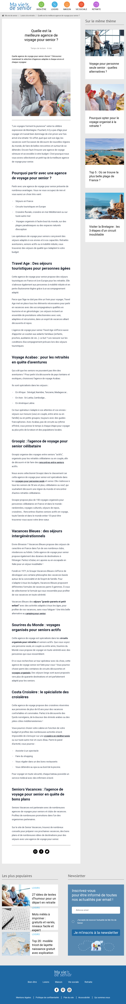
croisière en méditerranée (57, 736)
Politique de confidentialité (47, 997)
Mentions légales (23, 997)
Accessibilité (84, 997)
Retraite (88, 982)
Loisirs (46, 982)
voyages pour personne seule (30, 481)
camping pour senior (35, 613)
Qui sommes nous (102, 997)
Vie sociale (73, 982)
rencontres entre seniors (51, 462)
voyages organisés (21, 672)
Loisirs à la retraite (28, 16)
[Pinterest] (63, 990)
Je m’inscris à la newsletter (96, 932)
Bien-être (32, 982)
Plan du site (68, 997)
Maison (58, 982)
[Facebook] (56, 990)
